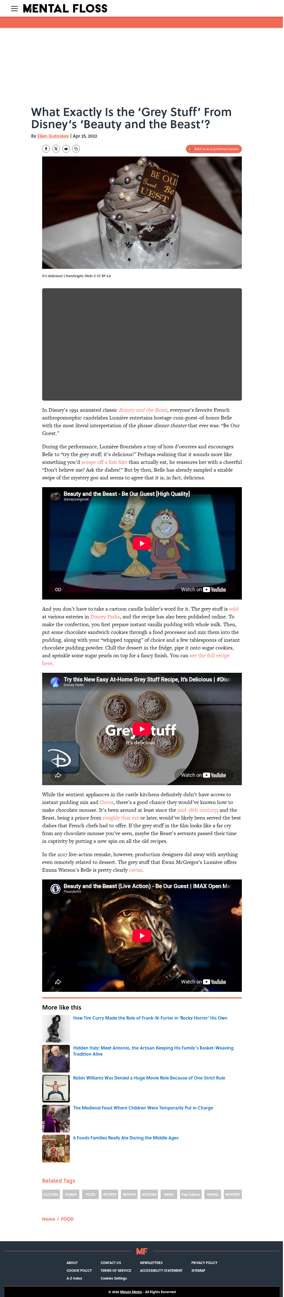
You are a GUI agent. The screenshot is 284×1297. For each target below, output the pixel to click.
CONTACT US (111, 1262)
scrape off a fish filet (104, 462)
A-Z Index (74, 1278)
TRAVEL (213, 1194)
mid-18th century (197, 810)
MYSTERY (232, 1194)
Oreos (106, 802)
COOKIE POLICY (79, 1270)
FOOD (90, 1194)
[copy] (76, 149)
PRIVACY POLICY (204, 1262)
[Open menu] (14, 8)
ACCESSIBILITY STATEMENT (161, 1270)
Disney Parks (105, 616)
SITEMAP (198, 1270)
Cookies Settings (114, 1278)
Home (48, 1219)
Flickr (89, 275)
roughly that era (121, 817)
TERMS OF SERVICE (116, 1270)
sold (234, 609)
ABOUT (72, 1262)
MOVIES (129, 1194)
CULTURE (51, 1194)
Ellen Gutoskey (53, 136)
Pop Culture (191, 1194)
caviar (135, 870)
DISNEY (71, 1194)
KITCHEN (149, 1194)
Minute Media (131, 1291)
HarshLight (74, 275)
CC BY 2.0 (104, 275)
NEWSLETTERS (151, 1262)
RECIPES (109, 1194)
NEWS (169, 1194)
